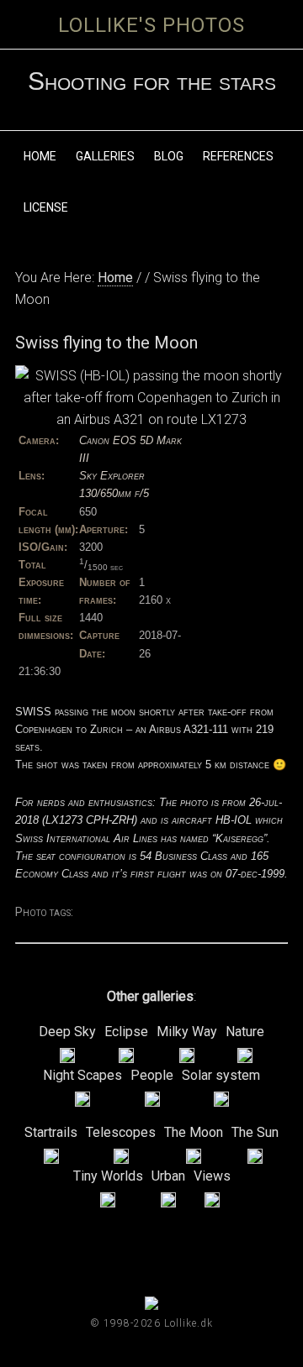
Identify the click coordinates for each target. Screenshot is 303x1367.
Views (212, 1176)
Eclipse (126, 1032)
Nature (245, 1032)
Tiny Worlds (108, 1176)
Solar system (221, 1075)
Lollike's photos (151, 25)
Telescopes (121, 1132)
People (151, 1075)
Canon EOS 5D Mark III (130, 449)
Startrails (50, 1132)
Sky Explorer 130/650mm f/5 (114, 484)
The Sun (255, 1132)
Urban (168, 1176)
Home (115, 277)
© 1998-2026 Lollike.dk (151, 1323)
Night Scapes (82, 1075)
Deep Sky (67, 1032)
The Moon (193, 1132)
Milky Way (187, 1032)
